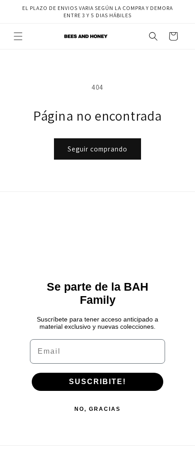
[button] (18, 36)
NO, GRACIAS (97, 409)
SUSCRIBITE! (97, 381)
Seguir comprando (97, 149)
